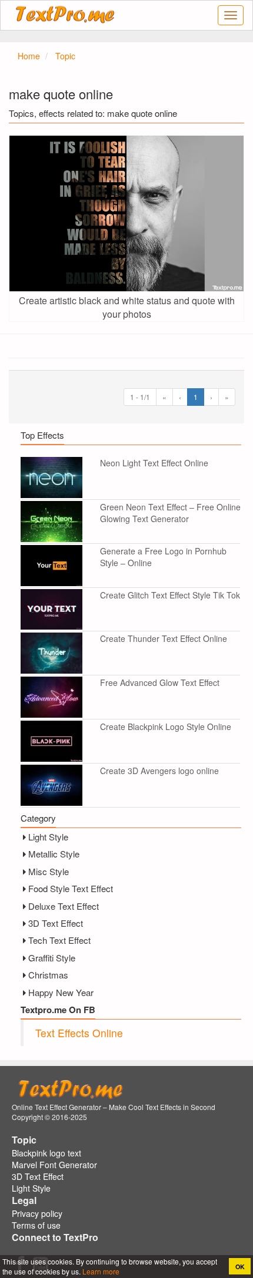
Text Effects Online (79, 1032)
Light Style (48, 836)
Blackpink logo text (46, 1153)
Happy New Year (61, 992)
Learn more (100, 1271)
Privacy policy (37, 1213)
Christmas (48, 974)
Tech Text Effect (59, 940)
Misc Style (48, 871)
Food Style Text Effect (70, 888)
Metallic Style (53, 853)
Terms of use (36, 1225)
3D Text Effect (55, 923)
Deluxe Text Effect (63, 906)
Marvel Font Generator (54, 1165)
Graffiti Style (51, 957)
